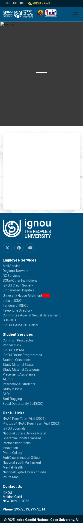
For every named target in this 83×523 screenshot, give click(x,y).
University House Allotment (22, 295)
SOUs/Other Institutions (20, 280)
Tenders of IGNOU (16, 305)
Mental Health (13, 467)
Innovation (10, 448)
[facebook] (14, 3)
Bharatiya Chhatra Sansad (22, 438)
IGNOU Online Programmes (22, 355)
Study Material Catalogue (21, 369)
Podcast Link (12, 345)
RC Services (11, 275)
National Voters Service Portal (24, 433)
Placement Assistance (19, 374)
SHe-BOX (9, 320)
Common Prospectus (18, 340)
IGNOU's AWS (41, 3)
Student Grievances (17, 359)
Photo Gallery (12, 452)
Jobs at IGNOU (13, 300)
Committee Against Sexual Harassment (32, 315)
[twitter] (7, 3)
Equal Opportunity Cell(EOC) (23, 403)
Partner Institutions (17, 443)
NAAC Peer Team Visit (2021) (24, 418)
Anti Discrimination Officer (22, 457)
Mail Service (11, 266)
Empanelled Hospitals (18, 290)
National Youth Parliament (22, 462)
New (46, 295)
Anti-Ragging (12, 398)
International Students (19, 384)
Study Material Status (18, 364)
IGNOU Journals (14, 428)
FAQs (6, 393)
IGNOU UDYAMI (13, 350)
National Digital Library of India (25, 472)
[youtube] (21, 3)
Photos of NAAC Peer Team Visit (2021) (32, 423)
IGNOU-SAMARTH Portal (20, 325)
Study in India (12, 389)
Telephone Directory (17, 310)
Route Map (11, 477)
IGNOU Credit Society (18, 285)
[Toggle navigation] (75, 14)
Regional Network (15, 270)
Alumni (8, 379)
